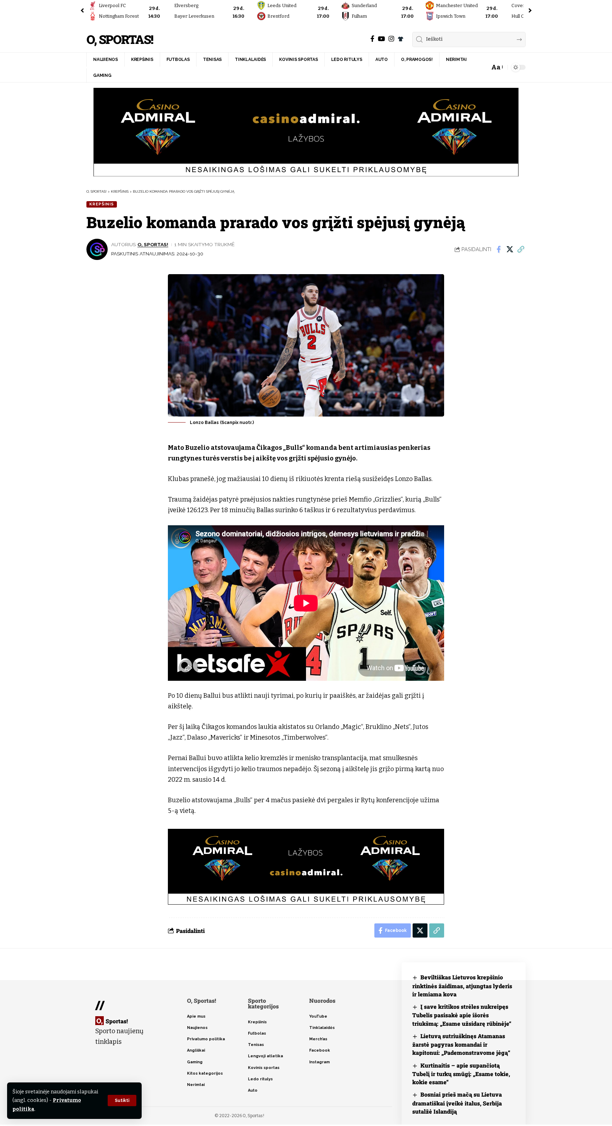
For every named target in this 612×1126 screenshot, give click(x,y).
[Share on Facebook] (499, 249)
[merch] (400, 39)
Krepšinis (101, 204)
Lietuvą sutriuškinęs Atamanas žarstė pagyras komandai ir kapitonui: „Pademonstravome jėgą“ (461, 1044)
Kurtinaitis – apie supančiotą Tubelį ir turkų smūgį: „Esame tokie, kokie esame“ (461, 1074)
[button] (122, 1100)
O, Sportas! (119, 39)
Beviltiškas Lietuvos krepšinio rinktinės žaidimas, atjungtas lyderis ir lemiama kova (462, 985)
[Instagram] (391, 38)
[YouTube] (381, 38)
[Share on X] (510, 249)
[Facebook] (372, 38)
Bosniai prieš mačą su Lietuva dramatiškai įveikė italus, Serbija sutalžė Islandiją (457, 1103)
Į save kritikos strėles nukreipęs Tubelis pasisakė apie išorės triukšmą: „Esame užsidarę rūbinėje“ (461, 1015)
